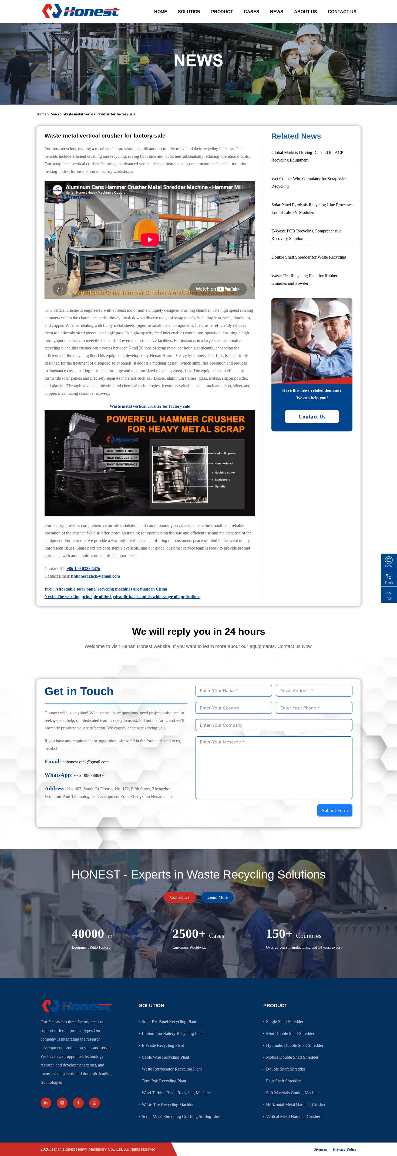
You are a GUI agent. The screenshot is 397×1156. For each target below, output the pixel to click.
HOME (160, 11)
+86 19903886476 (90, 775)
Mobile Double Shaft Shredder (292, 1057)
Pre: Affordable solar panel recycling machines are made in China (106, 589)
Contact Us (311, 416)
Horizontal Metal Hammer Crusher (295, 1104)
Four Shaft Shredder (283, 1081)
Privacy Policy (344, 1149)
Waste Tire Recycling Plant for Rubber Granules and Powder (304, 279)
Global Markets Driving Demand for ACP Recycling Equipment (307, 156)
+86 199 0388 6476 (83, 568)
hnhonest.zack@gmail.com (95, 576)
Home (41, 114)
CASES (251, 11)
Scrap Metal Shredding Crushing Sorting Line (181, 1116)
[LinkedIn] (46, 1102)
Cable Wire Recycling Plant (165, 1057)
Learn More (217, 897)
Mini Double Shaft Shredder (290, 1033)
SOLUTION (189, 11)
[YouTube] (94, 1102)
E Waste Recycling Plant (163, 1045)
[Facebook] (78, 1102)
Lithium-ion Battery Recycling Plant (173, 1033)
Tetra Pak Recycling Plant (164, 1081)
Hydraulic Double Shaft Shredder (294, 1045)
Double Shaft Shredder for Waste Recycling (308, 257)
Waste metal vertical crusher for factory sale (99, 114)
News (55, 114)
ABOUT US (305, 11)
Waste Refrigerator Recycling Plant (172, 1069)
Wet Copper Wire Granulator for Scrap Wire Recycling (308, 182)
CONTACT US (342, 11)
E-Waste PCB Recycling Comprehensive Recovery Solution (306, 235)
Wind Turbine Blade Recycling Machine (176, 1092)
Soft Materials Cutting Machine (292, 1092)
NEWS (276, 11)
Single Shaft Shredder (284, 1021)
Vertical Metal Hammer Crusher (293, 1116)
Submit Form (335, 810)
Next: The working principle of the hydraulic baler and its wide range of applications (122, 596)
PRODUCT (222, 11)
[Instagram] (62, 1102)
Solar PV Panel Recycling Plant (169, 1021)
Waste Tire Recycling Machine (168, 1104)
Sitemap (320, 1149)
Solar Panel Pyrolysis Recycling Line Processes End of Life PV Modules (311, 209)
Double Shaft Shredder (285, 1069)
